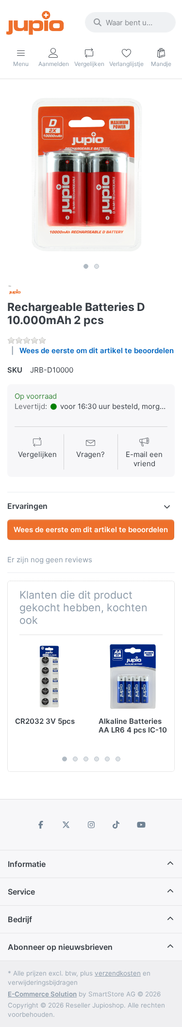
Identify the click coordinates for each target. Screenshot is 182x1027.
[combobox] (130, 22)
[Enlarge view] (91, 174)
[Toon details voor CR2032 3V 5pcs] (49, 676)
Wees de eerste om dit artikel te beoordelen (96, 350)
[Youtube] (141, 824)
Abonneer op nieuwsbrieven (60, 947)
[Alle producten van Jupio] (15, 291)
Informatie (27, 864)
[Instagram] (91, 824)
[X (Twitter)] (66, 824)
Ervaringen (27, 506)
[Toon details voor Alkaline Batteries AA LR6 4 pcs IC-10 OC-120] (133, 676)
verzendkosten (118, 973)
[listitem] (91, 174)
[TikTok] (116, 824)
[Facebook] (41, 824)
